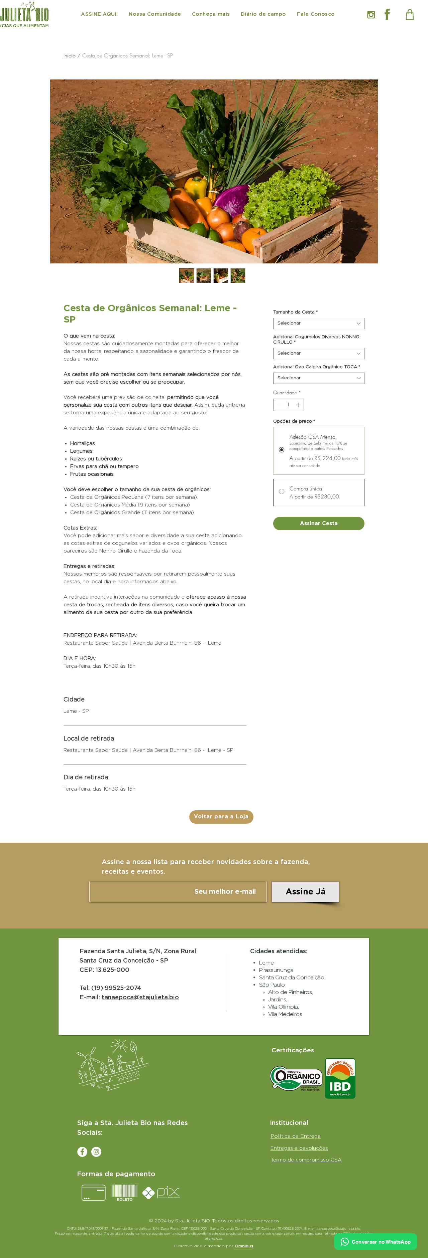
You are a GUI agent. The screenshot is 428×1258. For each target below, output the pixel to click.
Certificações (293, 1050)
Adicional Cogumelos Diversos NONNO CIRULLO (316, 340)
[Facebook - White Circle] (82, 1152)
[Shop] (410, 14)
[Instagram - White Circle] (96, 1152)
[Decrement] (278, 405)
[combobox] (318, 323)
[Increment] (299, 405)
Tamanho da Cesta (295, 312)
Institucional (289, 1123)
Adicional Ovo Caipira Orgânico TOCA (316, 367)
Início (70, 55)
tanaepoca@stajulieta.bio (140, 998)
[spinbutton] (289, 405)
